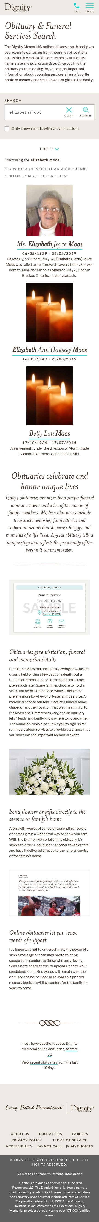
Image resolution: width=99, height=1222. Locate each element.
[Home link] (18, 7)
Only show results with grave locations (45, 128)
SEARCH (13, 100)
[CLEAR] (69, 110)
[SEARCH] (86, 110)
